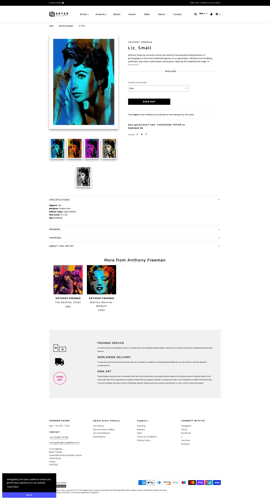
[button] (203, 13)
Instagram (186, 425)
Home (51, 26)
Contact (177, 14)
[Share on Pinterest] (146, 134)
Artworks (100, 14)
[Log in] (211, 14)
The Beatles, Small (68, 302)
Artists (83, 14)
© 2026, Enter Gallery (58, 483)
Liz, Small (140, 48)
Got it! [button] (29, 495)
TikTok (184, 429)
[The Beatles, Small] (68, 279)
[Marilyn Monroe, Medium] (101, 279)
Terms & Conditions (147, 436)
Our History (98, 425)
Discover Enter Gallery (104, 429)
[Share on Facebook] (137, 134)
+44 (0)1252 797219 (58, 437)
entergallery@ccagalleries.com (64, 442)
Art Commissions (101, 433)
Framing (141, 425)
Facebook (186, 433)
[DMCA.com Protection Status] (71, 486)
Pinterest (185, 444)
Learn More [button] (13, 486)
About (161, 14)
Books (117, 14)
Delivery (141, 429)
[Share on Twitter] (142, 134)
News (147, 14)
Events (132, 14)
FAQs (139, 433)
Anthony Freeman (66, 26)
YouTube (185, 440)
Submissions (99, 436)
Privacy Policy (143, 440)
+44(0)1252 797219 (169, 124)
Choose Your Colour (137, 82)
